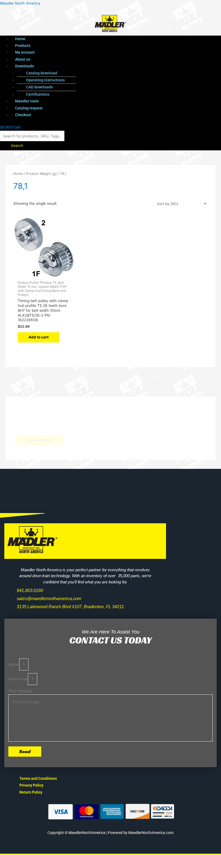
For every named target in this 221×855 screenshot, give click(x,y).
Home (20, 39)
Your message (20, 691)
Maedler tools (27, 101)
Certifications (37, 94)
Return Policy (30, 792)
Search (17, 145)
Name (13, 664)
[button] (99, 66)
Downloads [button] (24, 66)
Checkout (23, 115)
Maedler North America (20, 3)
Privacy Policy (31, 785)
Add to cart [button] (39, 337)
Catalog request (29, 108)
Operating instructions (45, 80)
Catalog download (41, 73)
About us (22, 59)
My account (25, 52)
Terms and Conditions (38, 778)
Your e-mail (18, 679)
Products (22, 45)
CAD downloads (39, 87)
